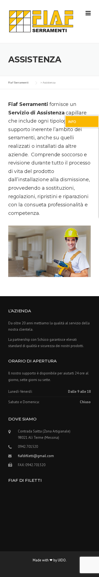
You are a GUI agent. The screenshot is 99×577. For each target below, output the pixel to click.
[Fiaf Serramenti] (41, 21)
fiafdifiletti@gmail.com (36, 456)
